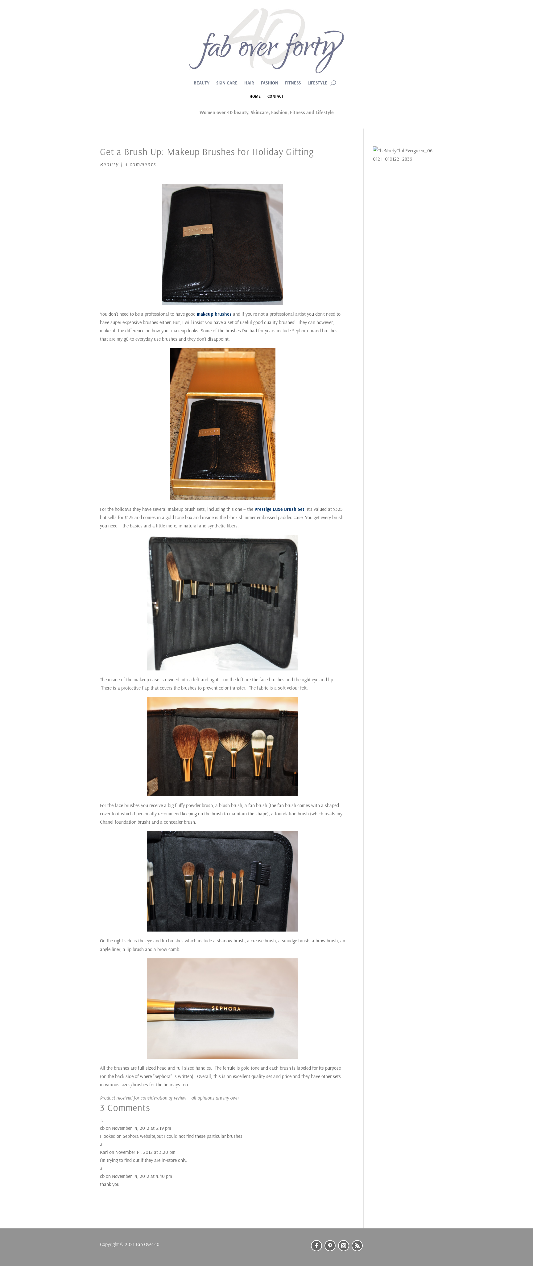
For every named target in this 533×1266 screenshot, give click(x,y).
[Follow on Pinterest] (330, 1245)
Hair (249, 83)
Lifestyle (317, 83)
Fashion (269, 83)
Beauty (201, 83)
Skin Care (227, 83)
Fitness (293, 83)
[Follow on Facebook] (316, 1245)
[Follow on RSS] (357, 1245)
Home (255, 96)
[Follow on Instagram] (343, 1245)
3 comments (140, 164)
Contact (275, 96)
